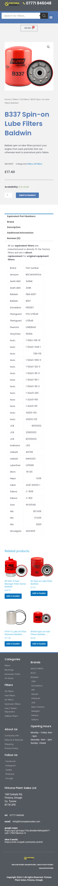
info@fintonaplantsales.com (26, 821)
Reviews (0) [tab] (13, 238)
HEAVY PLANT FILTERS (45, 865)
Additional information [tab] (20, 232)
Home (8, 99)
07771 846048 (17, 815)
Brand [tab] (10, 221)
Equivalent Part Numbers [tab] (21, 216)
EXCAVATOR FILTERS (46, 868)
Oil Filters (24, 99)
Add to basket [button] (13, 596)
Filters (15, 99)
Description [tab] (13, 227)
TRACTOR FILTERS (17, 865)
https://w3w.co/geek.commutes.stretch (24, 842)
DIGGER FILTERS (30, 865)
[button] (51, 17)
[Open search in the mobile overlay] (25, 16)
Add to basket (27, 195)
